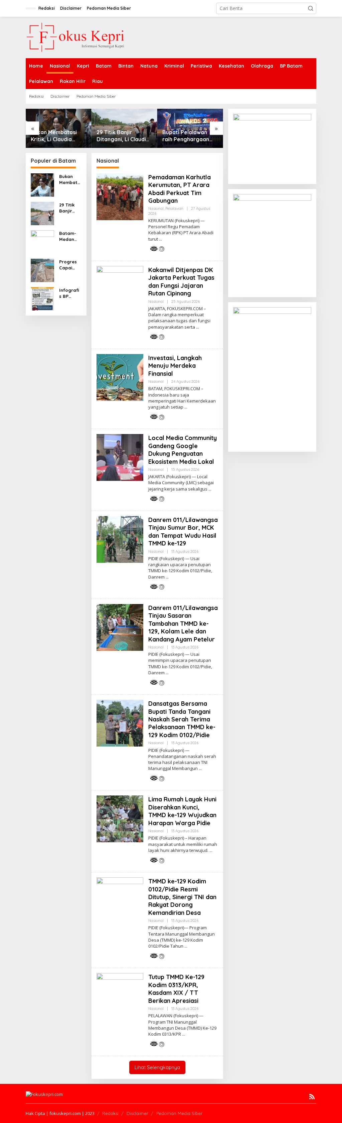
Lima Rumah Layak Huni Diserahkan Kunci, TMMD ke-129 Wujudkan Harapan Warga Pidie (182, 811)
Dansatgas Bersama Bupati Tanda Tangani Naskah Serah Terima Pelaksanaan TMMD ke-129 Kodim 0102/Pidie (181, 719)
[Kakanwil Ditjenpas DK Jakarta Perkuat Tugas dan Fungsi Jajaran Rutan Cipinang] (197, 327)
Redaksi (110, 1113)
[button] (310, 8)
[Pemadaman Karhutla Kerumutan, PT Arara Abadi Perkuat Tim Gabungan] (160, 239)
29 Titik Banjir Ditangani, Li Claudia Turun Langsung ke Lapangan (123, 136)
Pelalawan (174, 208)
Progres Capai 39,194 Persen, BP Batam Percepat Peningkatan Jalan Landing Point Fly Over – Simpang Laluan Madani (70, 265)
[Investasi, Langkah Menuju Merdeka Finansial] (185, 407)
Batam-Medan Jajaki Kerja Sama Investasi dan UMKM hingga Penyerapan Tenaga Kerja (69, 236)
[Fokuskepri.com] (76, 37)
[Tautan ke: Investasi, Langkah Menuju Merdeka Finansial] (120, 377)
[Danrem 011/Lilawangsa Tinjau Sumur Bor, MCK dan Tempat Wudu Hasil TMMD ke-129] (167, 577)
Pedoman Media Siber (179, 1113)
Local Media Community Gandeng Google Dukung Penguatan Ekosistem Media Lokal (182, 449)
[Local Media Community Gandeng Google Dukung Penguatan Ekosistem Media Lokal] (209, 489)
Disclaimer (137, 1113)
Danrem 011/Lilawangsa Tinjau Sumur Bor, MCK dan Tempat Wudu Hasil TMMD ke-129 (183, 531)
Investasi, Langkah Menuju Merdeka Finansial (175, 365)
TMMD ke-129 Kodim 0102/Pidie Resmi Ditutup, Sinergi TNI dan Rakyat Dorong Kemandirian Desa (182, 897)
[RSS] (312, 1096)
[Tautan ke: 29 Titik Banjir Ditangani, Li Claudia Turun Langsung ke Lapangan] (42, 213)
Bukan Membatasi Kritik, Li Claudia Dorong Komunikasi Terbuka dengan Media (56, 136)
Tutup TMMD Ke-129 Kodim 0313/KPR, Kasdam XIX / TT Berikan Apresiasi (176, 988)
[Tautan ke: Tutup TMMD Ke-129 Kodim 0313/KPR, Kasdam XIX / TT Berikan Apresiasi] (120, 996)
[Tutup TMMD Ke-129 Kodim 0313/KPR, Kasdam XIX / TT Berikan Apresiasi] (183, 1034)
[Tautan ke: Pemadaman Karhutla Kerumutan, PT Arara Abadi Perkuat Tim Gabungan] (120, 196)
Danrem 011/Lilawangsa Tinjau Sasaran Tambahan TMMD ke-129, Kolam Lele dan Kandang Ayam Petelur (183, 623)
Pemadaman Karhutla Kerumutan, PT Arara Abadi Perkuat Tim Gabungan (179, 188)
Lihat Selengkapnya (157, 1067)
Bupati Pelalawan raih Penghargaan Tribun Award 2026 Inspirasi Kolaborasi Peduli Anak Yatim (187, 136)
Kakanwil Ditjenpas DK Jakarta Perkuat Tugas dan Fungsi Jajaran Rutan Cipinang (181, 281)
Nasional (156, 208)
